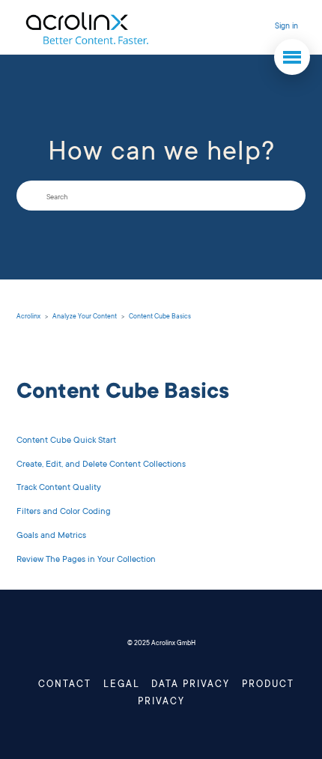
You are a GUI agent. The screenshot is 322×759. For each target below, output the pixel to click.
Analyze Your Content (84, 317)
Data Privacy (190, 685)
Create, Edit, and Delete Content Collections (101, 465)
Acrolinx (28, 317)
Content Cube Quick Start (66, 441)
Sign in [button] (286, 26)
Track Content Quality (58, 488)
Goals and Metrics (51, 536)
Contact (64, 685)
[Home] (86, 27)
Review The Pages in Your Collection (86, 560)
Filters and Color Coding (63, 512)
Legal (121, 685)
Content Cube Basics (160, 317)
